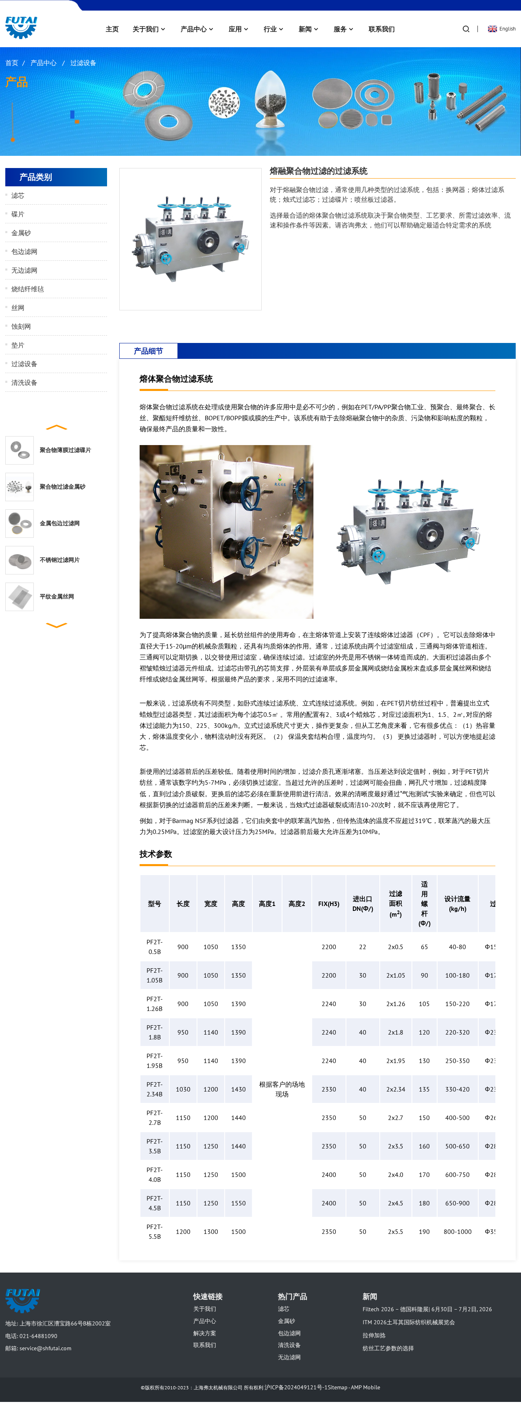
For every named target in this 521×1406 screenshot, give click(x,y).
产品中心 (194, 29)
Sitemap (338, 1387)
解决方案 (204, 1333)
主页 (112, 29)
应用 (235, 29)
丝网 (17, 307)
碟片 (17, 214)
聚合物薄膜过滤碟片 (65, 450)
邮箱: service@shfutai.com (38, 1348)
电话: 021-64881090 (31, 1336)
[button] (56, 426)
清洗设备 (24, 382)
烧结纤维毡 (27, 289)
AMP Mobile (365, 1387)
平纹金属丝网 (57, 596)
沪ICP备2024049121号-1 (296, 1387)
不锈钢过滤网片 (60, 559)
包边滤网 (24, 251)
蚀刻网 (21, 326)
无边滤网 (24, 270)
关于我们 (146, 29)
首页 (11, 63)
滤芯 (17, 195)
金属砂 (21, 233)
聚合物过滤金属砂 (62, 486)
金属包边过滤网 (60, 523)
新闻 (305, 29)
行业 (270, 29)
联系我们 (382, 29)
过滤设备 (83, 63)
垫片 (17, 345)
